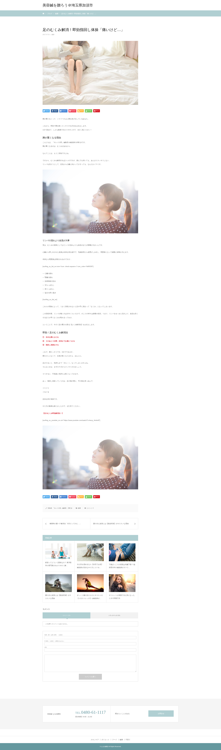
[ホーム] (43, 13)
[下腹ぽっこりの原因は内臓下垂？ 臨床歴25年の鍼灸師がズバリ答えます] (122, 552)
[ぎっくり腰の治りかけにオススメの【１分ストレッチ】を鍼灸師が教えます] (90, 583)
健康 (53, 34)
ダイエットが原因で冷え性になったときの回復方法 (122, 596)
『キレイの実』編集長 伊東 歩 (62, 508)
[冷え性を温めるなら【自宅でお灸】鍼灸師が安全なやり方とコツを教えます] (90, 552)
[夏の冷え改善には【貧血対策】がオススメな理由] (58, 583)
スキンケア (95, 739)
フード (114, 739)
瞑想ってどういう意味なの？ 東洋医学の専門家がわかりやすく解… (58, 564)
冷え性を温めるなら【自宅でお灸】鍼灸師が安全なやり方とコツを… (90, 565)
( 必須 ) (53, 635)
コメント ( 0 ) (66, 615)
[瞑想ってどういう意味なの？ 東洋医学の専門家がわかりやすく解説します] (58, 551)
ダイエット (105, 739)
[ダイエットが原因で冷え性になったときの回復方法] (122, 583)
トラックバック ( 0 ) (114, 615)
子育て (127, 739)
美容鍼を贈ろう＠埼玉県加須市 (68, 5)
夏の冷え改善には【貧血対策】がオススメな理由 (58, 596)
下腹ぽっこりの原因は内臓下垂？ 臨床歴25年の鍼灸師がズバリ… (122, 566)
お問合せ (161, 713)
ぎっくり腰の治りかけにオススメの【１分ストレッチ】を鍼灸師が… (90, 596)
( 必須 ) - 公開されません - (54, 641)
